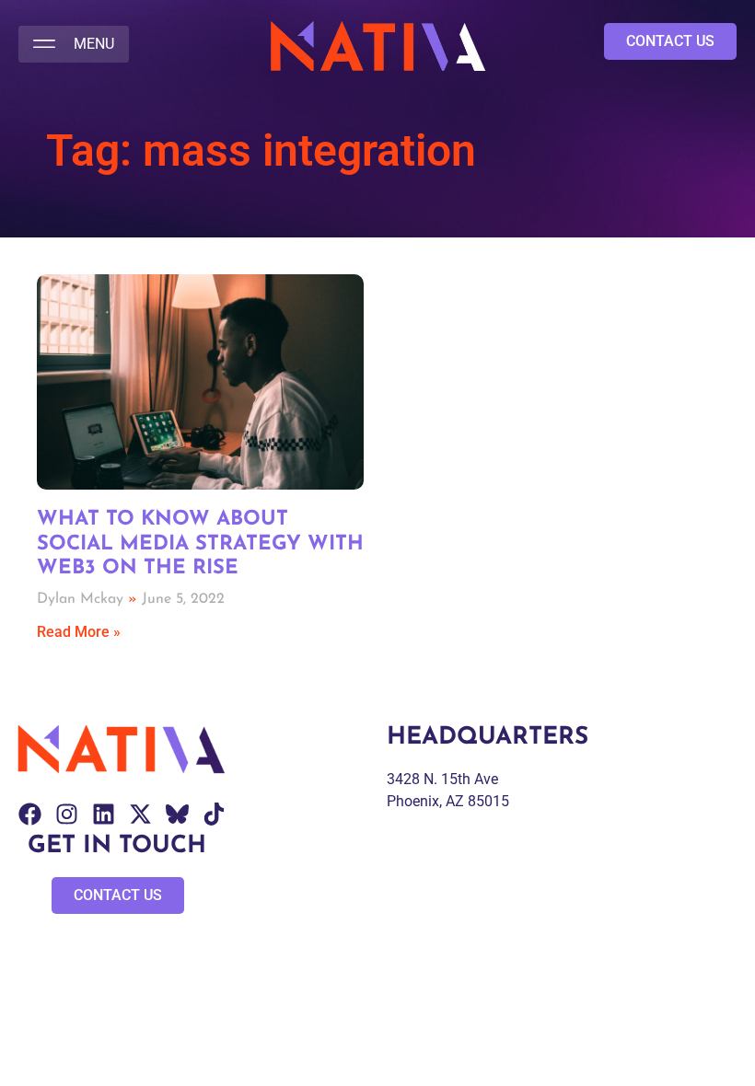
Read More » (79, 632)
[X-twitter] (140, 814)
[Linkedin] (103, 814)
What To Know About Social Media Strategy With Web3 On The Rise (200, 544)
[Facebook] (29, 814)
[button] (73, 44)
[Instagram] (66, 814)
